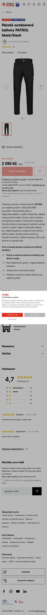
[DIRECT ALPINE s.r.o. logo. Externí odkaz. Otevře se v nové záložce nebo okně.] (5, 295)
